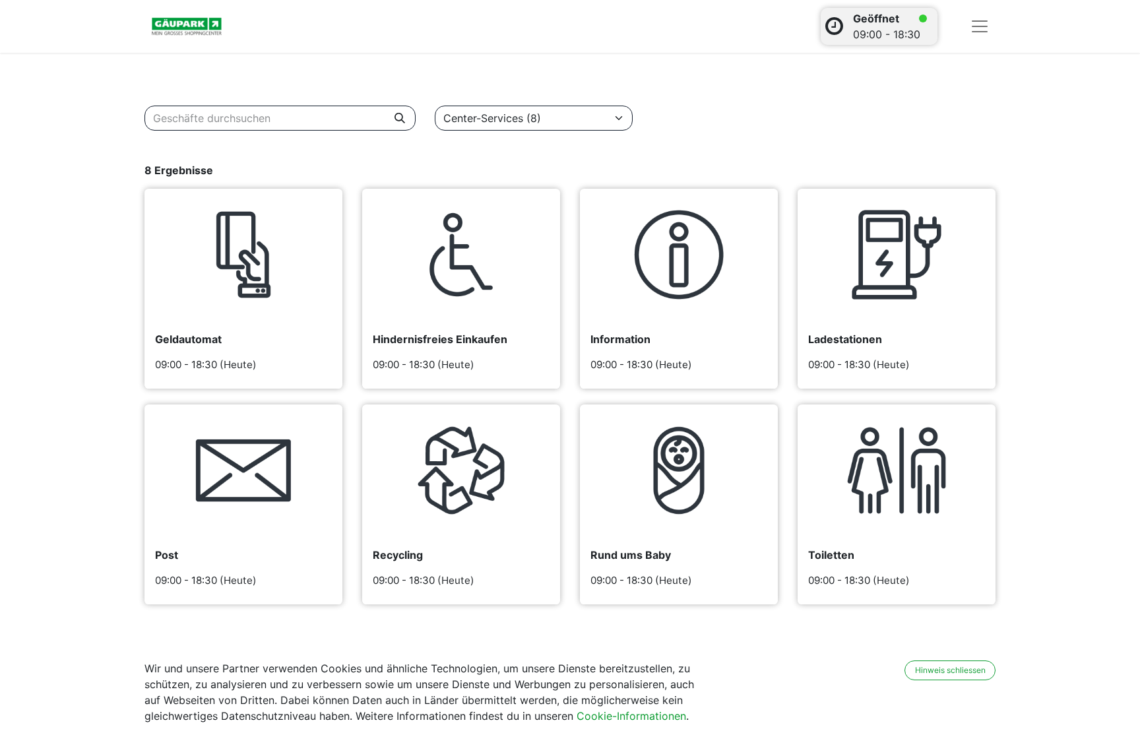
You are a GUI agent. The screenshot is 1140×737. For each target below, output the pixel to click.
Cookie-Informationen (631, 715)
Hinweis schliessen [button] (950, 670)
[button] (896, 670)
